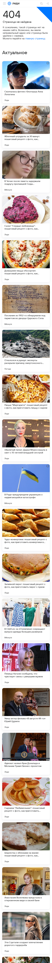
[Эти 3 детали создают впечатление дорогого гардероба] (26, 933)
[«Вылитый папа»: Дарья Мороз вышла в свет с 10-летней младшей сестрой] (26, 440)
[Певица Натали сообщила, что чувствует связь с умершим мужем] (26, 664)
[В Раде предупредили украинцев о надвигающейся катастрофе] (26, 485)
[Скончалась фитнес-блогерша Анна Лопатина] (26, 82)
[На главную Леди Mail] (15, 3)
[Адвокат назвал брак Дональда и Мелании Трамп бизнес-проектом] (26, 754)
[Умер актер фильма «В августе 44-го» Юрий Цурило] (26, 709)
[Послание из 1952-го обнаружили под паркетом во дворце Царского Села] (26, 306)
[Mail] (9, 3)
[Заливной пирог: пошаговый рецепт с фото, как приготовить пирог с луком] (26, 575)
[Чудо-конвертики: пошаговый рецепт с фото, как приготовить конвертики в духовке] (26, 530)
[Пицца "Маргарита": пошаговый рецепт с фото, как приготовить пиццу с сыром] (26, 396)
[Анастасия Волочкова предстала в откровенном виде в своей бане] (26, 888)
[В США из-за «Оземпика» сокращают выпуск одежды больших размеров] (26, 619)
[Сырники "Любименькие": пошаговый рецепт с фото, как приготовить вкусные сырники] (26, 799)
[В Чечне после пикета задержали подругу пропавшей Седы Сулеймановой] (26, 172)
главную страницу (35, 38)
